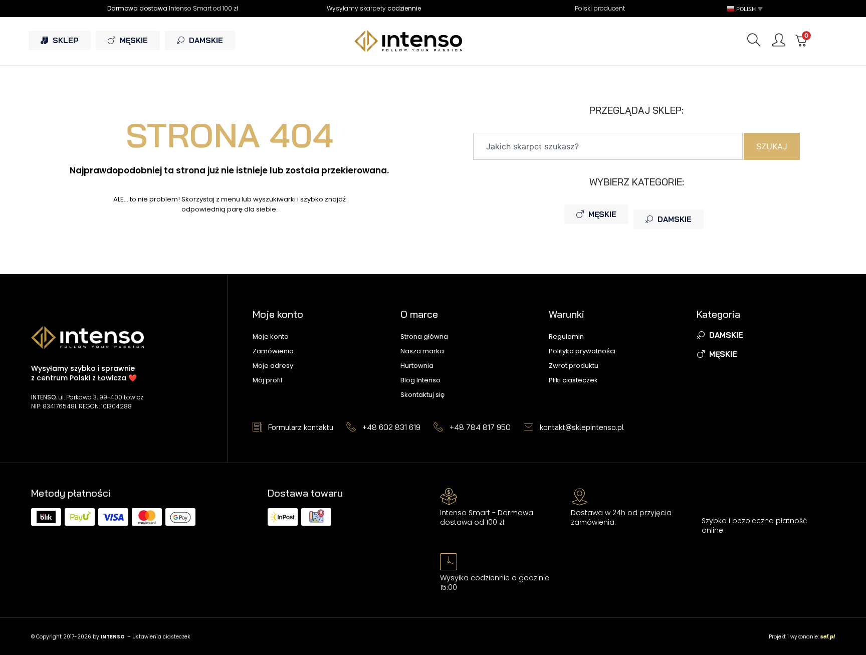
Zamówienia (273, 351)
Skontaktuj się (422, 394)
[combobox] (608, 146)
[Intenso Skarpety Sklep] (433, 41)
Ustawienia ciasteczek (161, 636)
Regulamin (566, 336)
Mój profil (267, 380)
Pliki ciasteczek (573, 380)
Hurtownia (417, 365)
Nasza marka (422, 351)
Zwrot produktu (573, 365)
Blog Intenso (420, 380)
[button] (746, 9)
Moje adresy (273, 365)
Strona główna (424, 336)
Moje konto (271, 336)
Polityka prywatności (582, 351)
